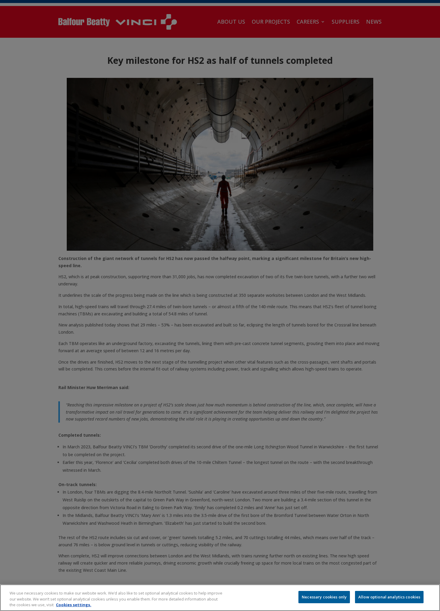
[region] (220, 597)
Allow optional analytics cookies (389, 597)
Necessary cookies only (324, 597)
